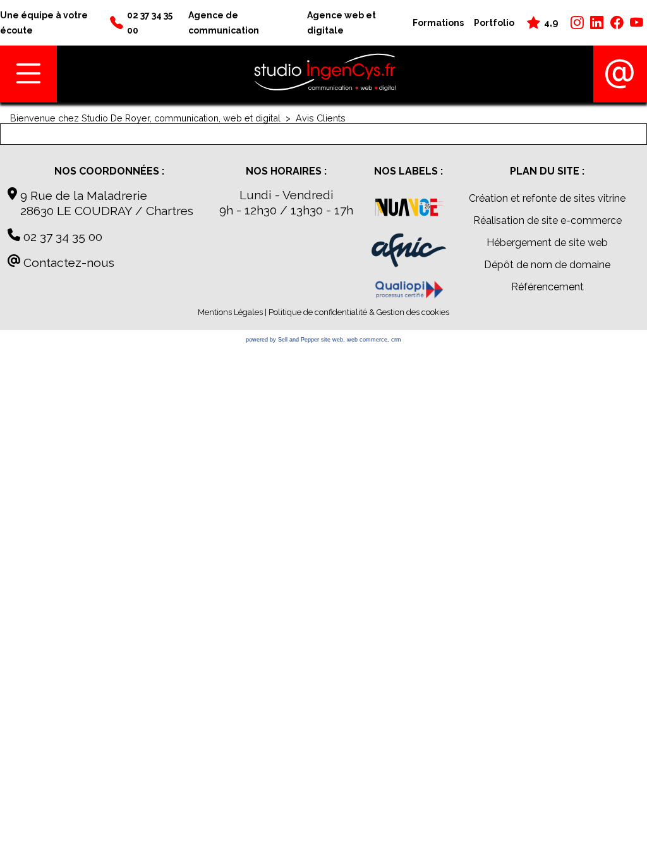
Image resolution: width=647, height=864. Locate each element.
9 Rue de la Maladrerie (82, 195)
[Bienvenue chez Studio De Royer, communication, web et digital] (325, 74)
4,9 (551, 22)
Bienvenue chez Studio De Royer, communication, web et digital (145, 118)
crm (396, 339)
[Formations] (409, 291)
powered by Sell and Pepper (282, 339)
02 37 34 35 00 (61, 237)
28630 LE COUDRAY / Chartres (100, 211)
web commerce (367, 339)
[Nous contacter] (620, 74)
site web (332, 339)
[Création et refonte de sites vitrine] (409, 210)
